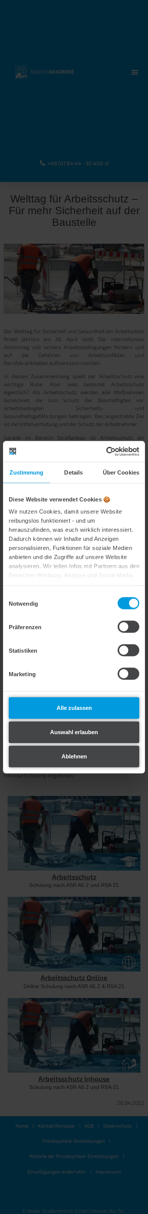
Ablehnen (74, 756)
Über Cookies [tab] (121, 472)
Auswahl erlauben (74, 732)
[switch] (128, 627)
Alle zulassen (74, 708)
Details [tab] (73, 472)
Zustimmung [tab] (26, 472)
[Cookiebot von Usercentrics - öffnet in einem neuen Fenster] (106, 451)
